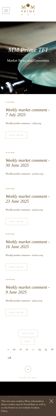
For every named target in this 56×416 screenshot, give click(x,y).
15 (46, 349)
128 (9, 357)
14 (39, 349)
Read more (16, 135)
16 (52, 349)
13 (33, 349)
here (33, 404)
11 (21, 349)
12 (27, 349)
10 (14, 349)
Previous (28, 333)
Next (28, 341)
